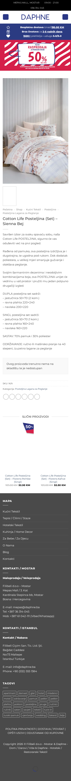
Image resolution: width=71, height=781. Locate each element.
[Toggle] (66, 512)
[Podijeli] (23, 760)
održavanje (20, 698)
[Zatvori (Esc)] (34, 760)
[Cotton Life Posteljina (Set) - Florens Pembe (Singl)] (18, 448)
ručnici (53, 704)
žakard (52, 715)
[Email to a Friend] (24, 396)
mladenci (52, 693)
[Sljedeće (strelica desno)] (13, 775)
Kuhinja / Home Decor (18, 531)
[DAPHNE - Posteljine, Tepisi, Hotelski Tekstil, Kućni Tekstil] (35, 17)
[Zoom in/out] (3, 760)
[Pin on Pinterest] (31, 396)
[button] (5, 17)
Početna (8, 209)
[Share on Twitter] (18, 396)
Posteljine (50, 209)
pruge (43, 704)
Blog (6, 552)
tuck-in (48, 709)
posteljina (31, 704)
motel (7, 698)
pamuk (33, 698)
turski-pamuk (11, 715)
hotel (41, 693)
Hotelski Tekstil (13, 525)
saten (17, 709)
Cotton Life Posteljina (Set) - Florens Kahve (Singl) (53, 478)
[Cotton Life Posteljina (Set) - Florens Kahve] (53, 448)
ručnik (7, 709)
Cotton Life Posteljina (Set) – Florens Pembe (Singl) (18, 478)
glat (33, 693)
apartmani (9, 693)
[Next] (63, 130)
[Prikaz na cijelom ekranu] (13, 760)
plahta (7, 704)
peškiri (54, 698)
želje (62, 715)
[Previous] (7, 130)
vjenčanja (27, 715)
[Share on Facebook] (12, 396)
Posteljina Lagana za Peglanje (21, 213)
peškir (44, 698)
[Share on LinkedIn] (37, 396)
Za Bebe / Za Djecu (15, 538)
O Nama (8, 545)
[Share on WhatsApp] (6, 396)
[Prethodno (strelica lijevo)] (3, 775)
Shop (19, 209)
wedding (41, 715)
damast (23, 693)
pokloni (18, 704)
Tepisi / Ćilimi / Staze (16, 518)
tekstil (37, 709)
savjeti (27, 709)
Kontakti (8, 558)
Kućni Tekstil (33, 209)
